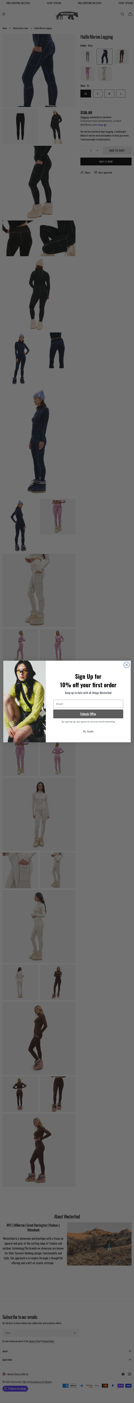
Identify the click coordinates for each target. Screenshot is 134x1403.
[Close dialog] (126, 665)
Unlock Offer (88, 714)
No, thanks (88, 731)
